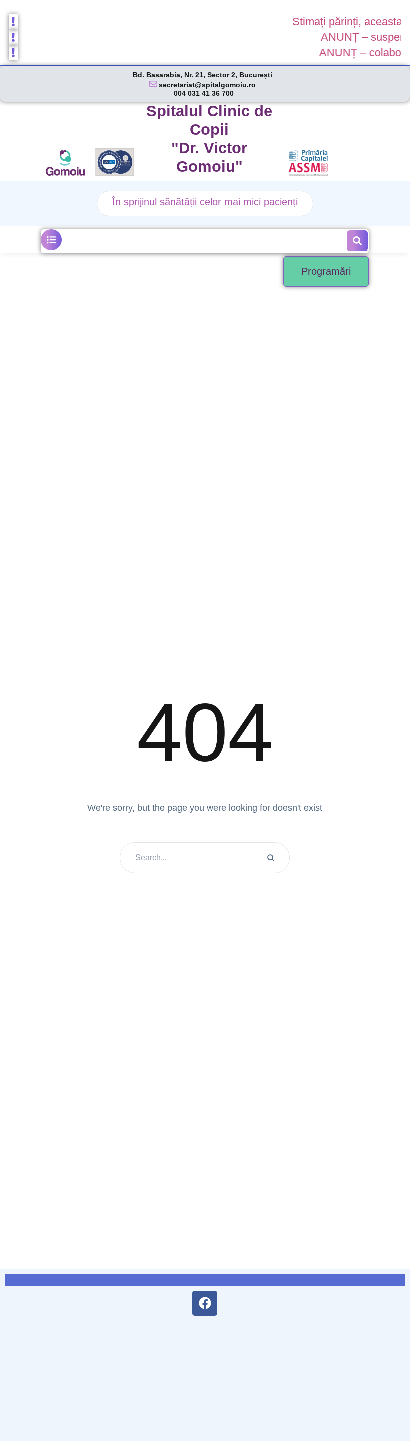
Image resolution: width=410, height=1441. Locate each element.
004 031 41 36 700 (204, 93)
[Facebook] (205, 1303)
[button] (51, 239)
